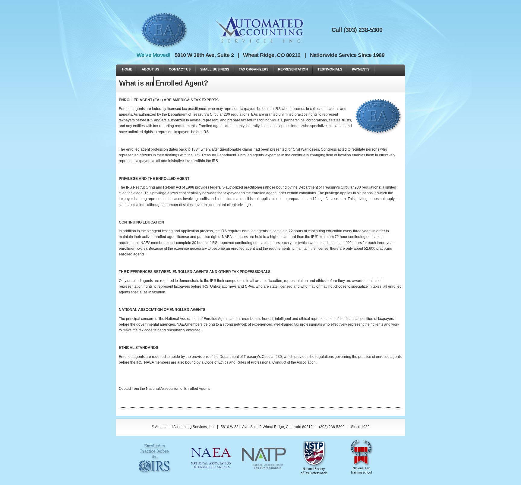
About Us (150, 69)
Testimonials (329, 69)
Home (127, 69)
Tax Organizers (253, 69)
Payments (360, 69)
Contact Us (180, 69)
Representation (293, 69)
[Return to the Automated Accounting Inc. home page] (259, 27)
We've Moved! (155, 55)
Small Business (214, 69)
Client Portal (135, 80)
